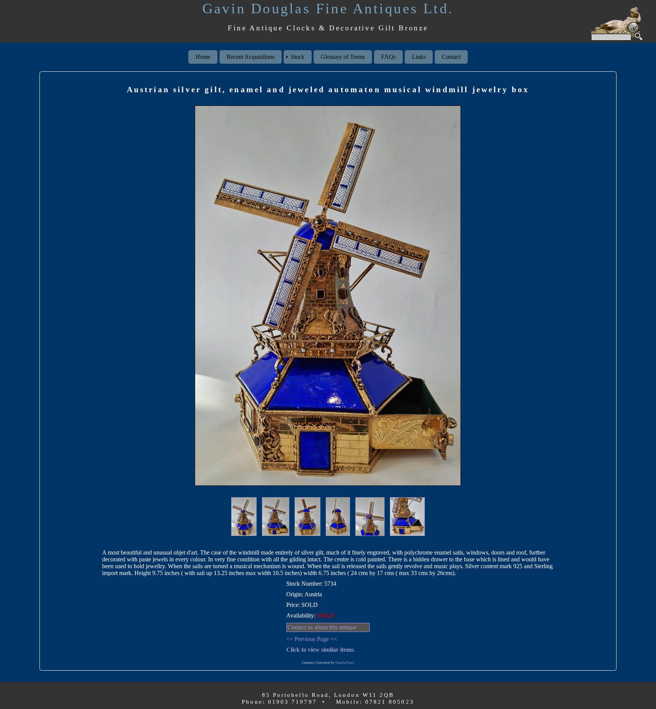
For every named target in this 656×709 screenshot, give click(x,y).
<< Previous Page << (311, 639)
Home (203, 57)
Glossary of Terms (343, 57)
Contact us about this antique (321, 627)
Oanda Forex (345, 663)
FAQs (388, 57)
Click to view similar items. (320, 649)
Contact (451, 57)
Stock (297, 57)
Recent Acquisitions (250, 57)
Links (419, 57)
